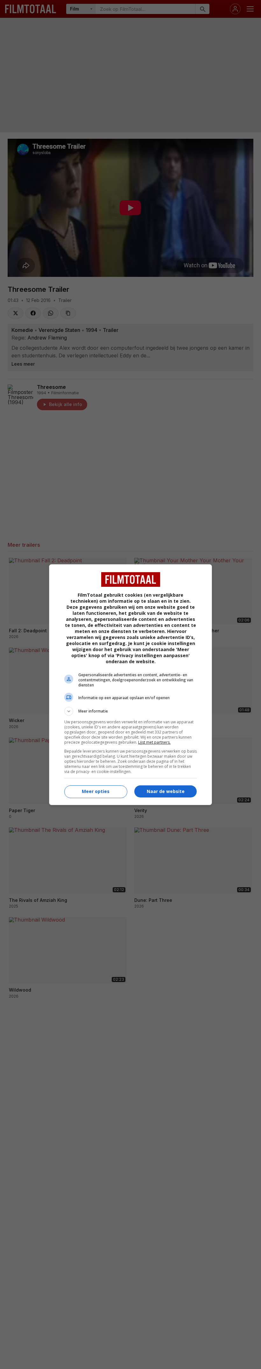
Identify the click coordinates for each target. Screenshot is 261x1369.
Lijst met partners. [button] (154, 742)
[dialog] (130, 684)
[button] (130, 711)
